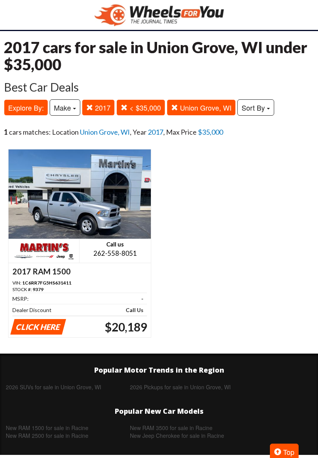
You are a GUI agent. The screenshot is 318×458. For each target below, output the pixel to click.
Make (63, 107)
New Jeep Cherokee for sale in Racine (177, 435)
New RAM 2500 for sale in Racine (47, 435)
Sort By (254, 107)
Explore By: (26, 107)
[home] (159, 15)
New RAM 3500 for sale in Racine (171, 428)
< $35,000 (144, 107)
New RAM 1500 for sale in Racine (47, 428)
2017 (102, 107)
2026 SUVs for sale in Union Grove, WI (53, 387)
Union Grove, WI (205, 107)
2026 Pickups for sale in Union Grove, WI (180, 387)
